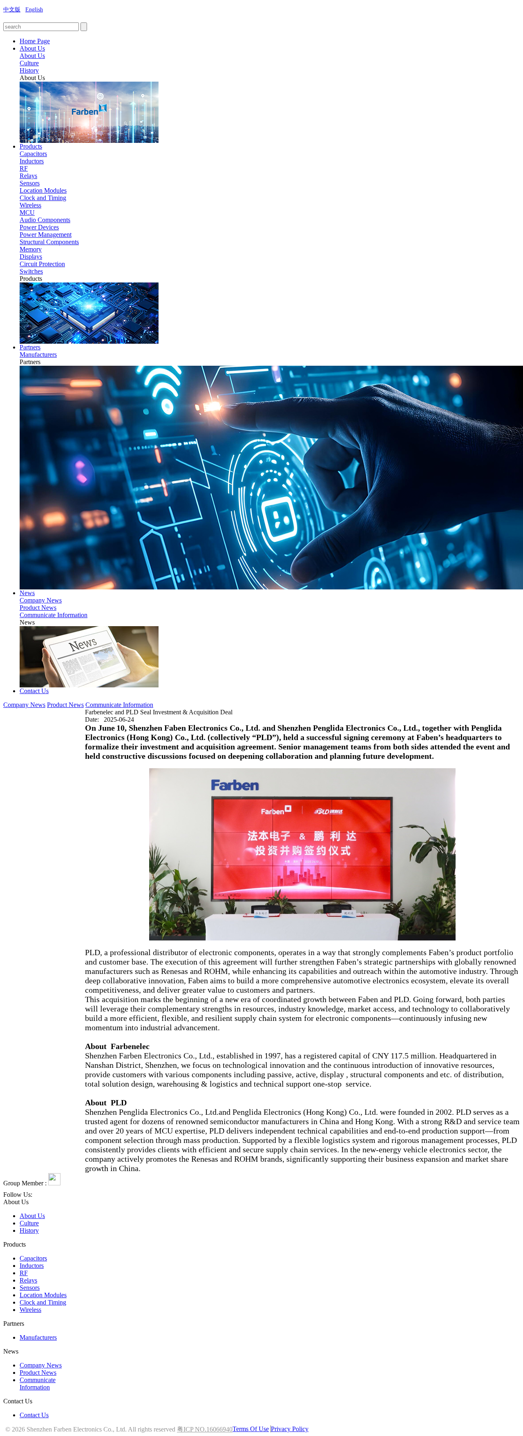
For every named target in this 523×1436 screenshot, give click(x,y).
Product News (38, 607)
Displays (31, 256)
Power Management (46, 234)
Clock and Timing (43, 197)
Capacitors (33, 153)
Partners (30, 347)
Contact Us (34, 690)
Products (31, 146)
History (29, 70)
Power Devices (39, 227)
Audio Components (45, 219)
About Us (32, 48)
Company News (41, 600)
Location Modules (43, 190)
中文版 (11, 10)
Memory (31, 249)
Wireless (30, 205)
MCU (27, 212)
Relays (28, 175)
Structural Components (49, 241)
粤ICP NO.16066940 (204, 1429)
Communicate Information (53, 614)
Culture (29, 63)
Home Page (35, 41)
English (34, 10)
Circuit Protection (42, 263)
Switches (31, 271)
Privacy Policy (289, 1428)
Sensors (30, 183)
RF (24, 168)
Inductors (32, 161)
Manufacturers (38, 354)
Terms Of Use (250, 1428)
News (27, 592)
